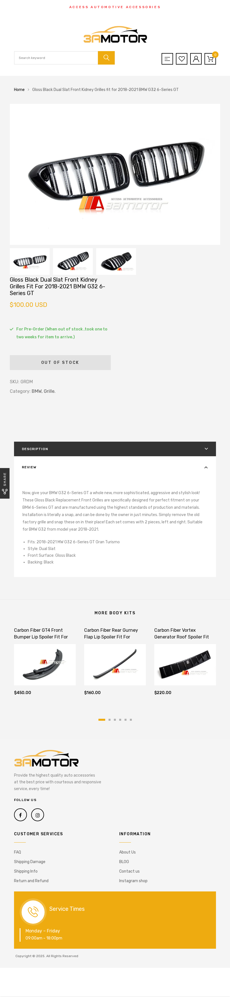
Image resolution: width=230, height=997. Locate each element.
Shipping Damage (29, 861)
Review (29, 467)
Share (5, 479)
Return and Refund (31, 881)
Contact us (129, 871)
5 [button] (126, 720)
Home (19, 89)
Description (35, 449)
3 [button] (115, 720)
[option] (115, 174)
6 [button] (131, 720)
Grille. (50, 391)
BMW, (37, 391)
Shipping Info (26, 871)
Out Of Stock (60, 362)
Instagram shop (133, 881)
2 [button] (110, 720)
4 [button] (120, 720)
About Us (127, 852)
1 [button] (101, 720)
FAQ (17, 852)
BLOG (124, 861)
